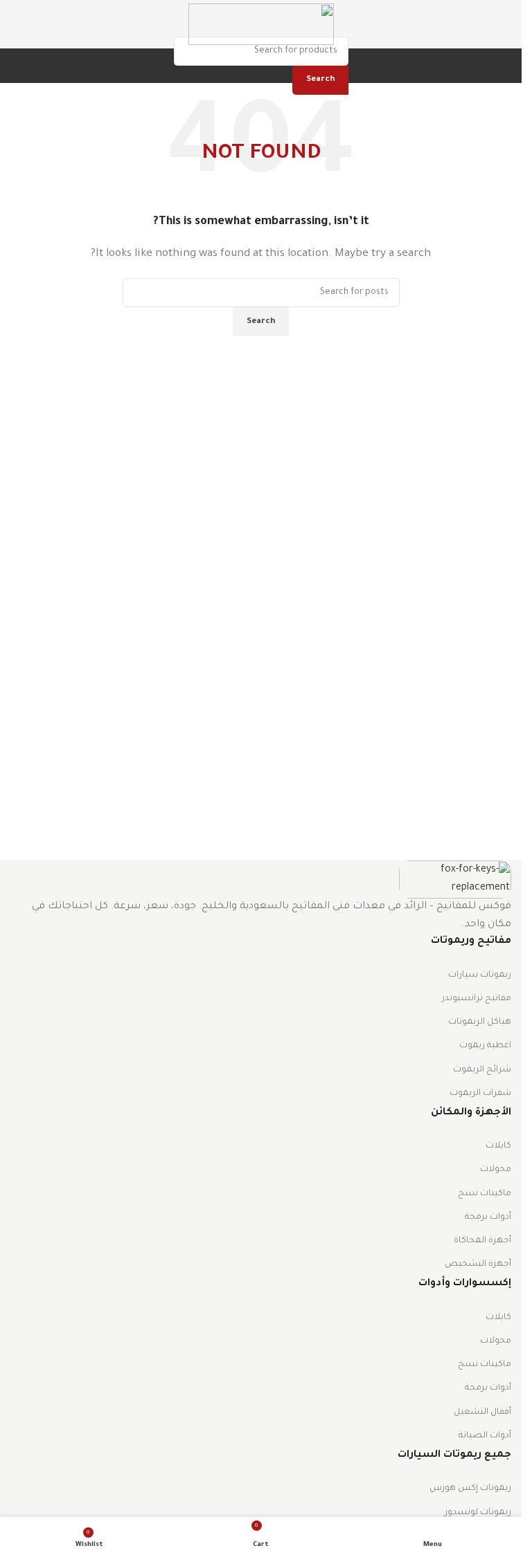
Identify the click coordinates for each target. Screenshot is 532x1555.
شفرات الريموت (480, 1093)
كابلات (498, 1146)
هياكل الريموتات (479, 1022)
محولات (495, 1170)
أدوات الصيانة (485, 1436)
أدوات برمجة (488, 1217)
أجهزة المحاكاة (482, 1241)
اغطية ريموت (485, 1046)
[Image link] (455, 880)
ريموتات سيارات (479, 975)
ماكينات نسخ (484, 1194)
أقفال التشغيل (482, 1412)
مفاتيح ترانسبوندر (476, 999)
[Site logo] (261, 25)
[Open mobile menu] (505, 24)
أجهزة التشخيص (478, 1264)
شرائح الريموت (482, 1070)
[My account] (10, 24)
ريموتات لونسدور (478, 1513)
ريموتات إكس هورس (470, 1488)
